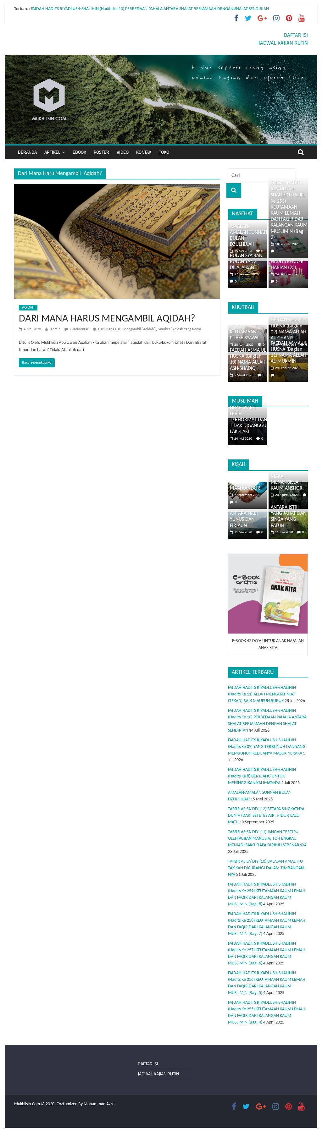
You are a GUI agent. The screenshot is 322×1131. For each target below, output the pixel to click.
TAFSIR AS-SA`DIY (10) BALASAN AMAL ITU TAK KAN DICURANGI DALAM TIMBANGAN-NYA (266, 868)
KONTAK (143, 152)
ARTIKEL (52, 152)
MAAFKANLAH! (245, 488)
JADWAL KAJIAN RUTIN (283, 42)
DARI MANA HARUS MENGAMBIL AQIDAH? (107, 319)
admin (56, 329)
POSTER (101, 152)
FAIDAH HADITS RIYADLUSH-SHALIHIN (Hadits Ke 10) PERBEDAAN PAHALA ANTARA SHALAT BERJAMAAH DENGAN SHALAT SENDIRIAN (150, 9)
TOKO (164, 152)
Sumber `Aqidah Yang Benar (179, 329)
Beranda (27, 152)
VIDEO (123, 152)
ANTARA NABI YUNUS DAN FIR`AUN (244, 519)
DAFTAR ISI (296, 35)
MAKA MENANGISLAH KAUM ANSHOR (287, 482)
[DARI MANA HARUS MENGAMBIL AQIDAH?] (117, 187)
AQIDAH (28, 308)
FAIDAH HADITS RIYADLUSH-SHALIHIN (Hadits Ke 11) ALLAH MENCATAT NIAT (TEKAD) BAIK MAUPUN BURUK (262, 694)
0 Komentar (78, 329)
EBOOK (79, 152)
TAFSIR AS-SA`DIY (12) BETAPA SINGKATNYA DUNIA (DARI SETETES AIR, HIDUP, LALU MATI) (266, 816)
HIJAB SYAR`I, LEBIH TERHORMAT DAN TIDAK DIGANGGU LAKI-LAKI (248, 420)
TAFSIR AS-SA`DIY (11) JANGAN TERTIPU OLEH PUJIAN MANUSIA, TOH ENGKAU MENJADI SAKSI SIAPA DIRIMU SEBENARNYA (267, 839)
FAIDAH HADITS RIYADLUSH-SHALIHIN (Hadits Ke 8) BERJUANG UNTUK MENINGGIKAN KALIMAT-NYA (262, 776)
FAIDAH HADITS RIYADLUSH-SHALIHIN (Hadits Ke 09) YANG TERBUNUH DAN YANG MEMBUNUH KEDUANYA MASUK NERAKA (266, 747)
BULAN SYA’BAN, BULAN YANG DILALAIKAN (247, 261)
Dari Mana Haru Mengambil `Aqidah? (127, 329)
